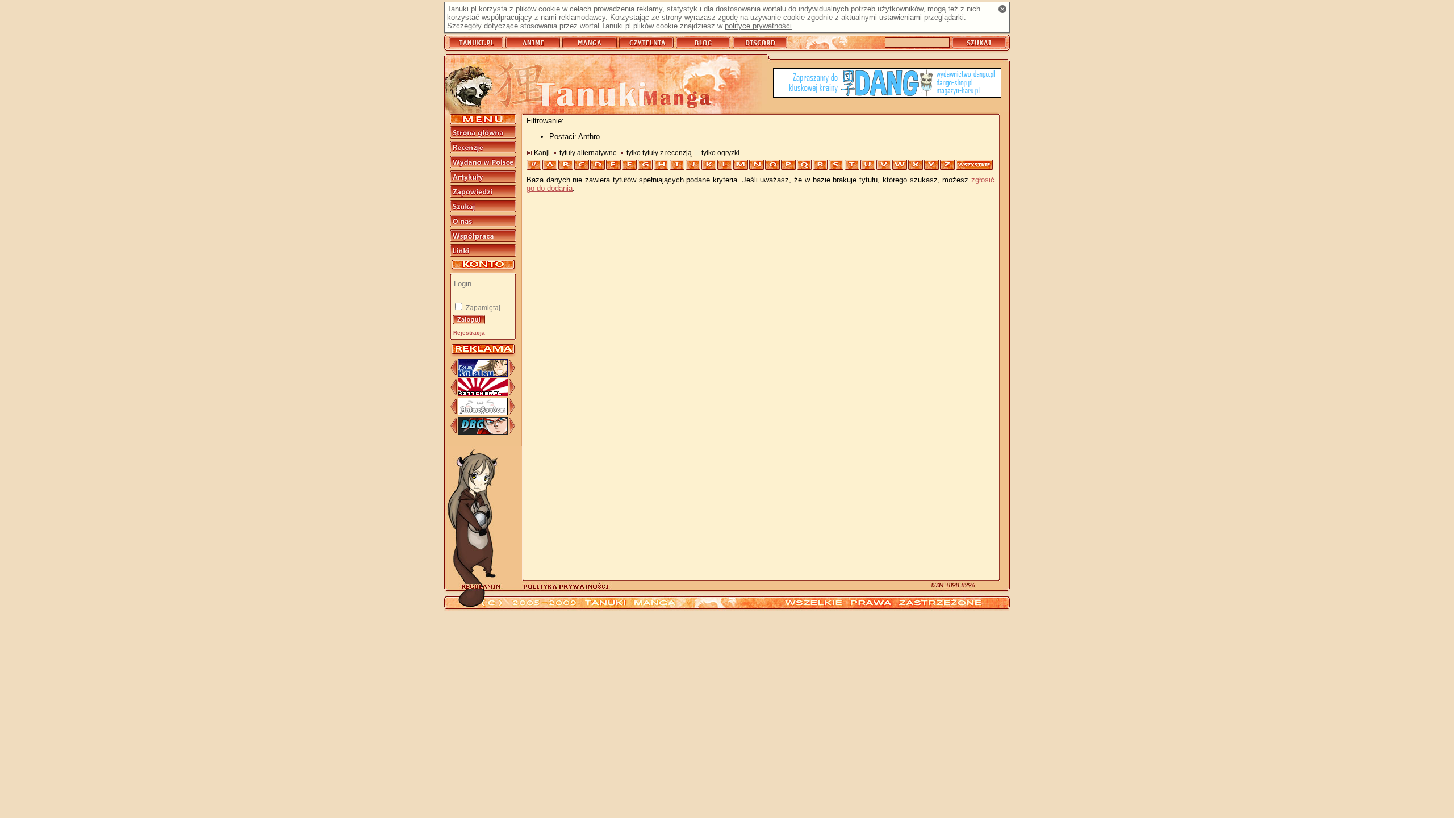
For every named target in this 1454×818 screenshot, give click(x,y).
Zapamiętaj (482, 308)
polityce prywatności (758, 26)
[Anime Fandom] (483, 412)
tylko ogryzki (720, 152)
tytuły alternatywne (588, 152)
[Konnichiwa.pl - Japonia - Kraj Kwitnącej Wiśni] (483, 393)
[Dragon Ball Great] (483, 432)
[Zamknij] (1002, 9)
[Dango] (887, 83)
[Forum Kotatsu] (483, 374)
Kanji (542, 152)
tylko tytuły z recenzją (659, 152)
